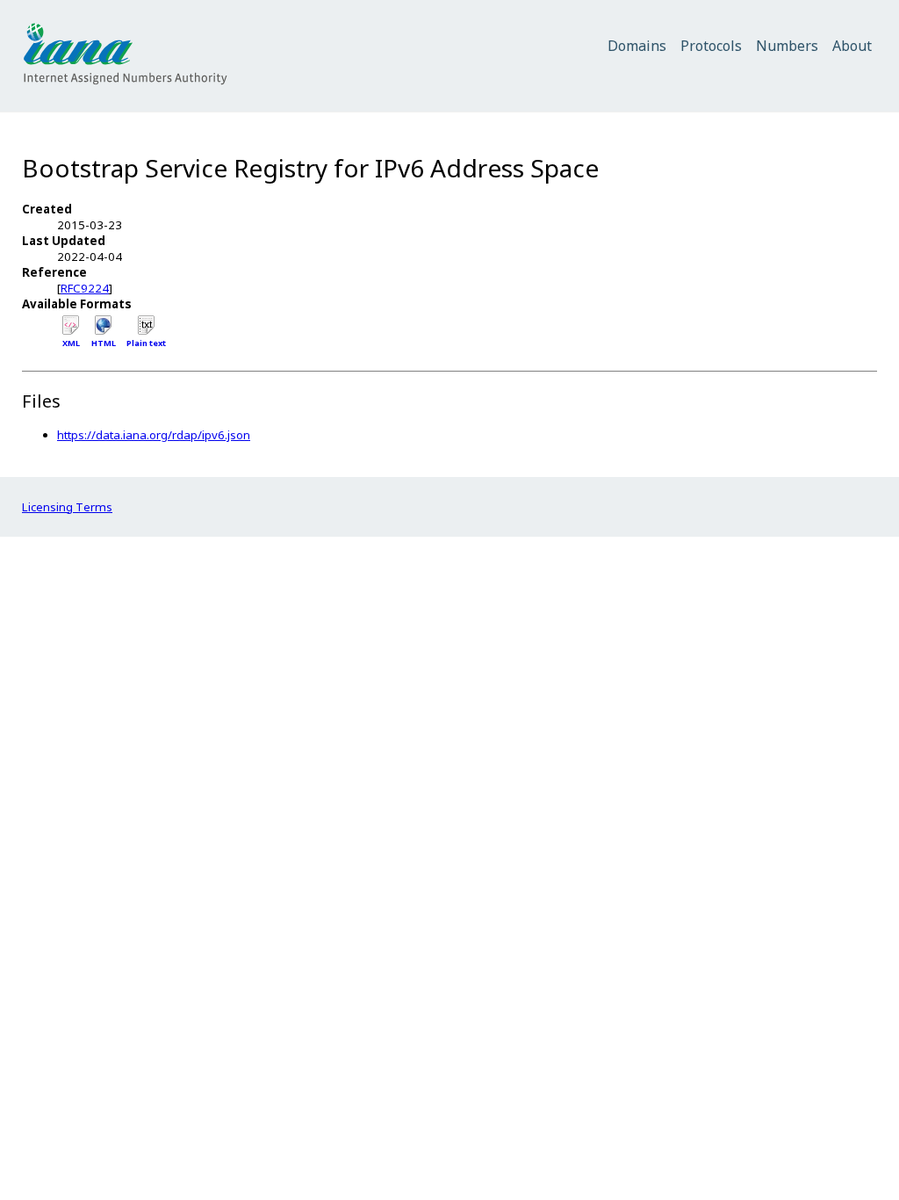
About (852, 45)
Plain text (146, 343)
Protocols (711, 45)
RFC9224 (85, 288)
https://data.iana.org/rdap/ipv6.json (153, 435)
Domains (637, 45)
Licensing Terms (67, 507)
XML (71, 343)
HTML (103, 343)
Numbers (787, 45)
